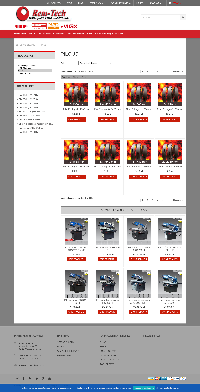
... (168, 71)
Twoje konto (107, 364)
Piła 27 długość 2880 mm (30, 103)
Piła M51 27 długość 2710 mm (32, 111)
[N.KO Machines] (35, 68)
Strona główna (54, 3)
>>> (142, 210)
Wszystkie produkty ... (69, 351)
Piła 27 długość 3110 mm (29, 116)
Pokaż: (64, 63)
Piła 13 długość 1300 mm (76, 109)
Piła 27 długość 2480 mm (30, 107)
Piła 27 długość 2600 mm (30, 120)
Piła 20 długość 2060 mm (170, 166)
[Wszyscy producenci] (35, 66)
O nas (69, 3)
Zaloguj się (155, 3)
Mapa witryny (64, 355)
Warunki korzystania (120, 3)
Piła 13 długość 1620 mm (170, 109)
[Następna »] (178, 71)
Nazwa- (76, 77)
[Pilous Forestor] (35, 73)
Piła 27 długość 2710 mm (30, 99)
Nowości (61, 347)
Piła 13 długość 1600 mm (139, 109)
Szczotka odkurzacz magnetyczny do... (36, 124)
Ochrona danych (109, 355)
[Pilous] (35, 70)
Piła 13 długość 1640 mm (30, 132)
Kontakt (140, 3)
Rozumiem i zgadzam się (144, 388)
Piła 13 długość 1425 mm (107, 109)
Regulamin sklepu (109, 360)
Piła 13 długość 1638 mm (76, 166)
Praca (81, 3)
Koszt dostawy (108, 351)
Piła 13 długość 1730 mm (30, 95)
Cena (84, 77)
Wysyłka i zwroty (97, 3)
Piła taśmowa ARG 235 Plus (31, 128)
